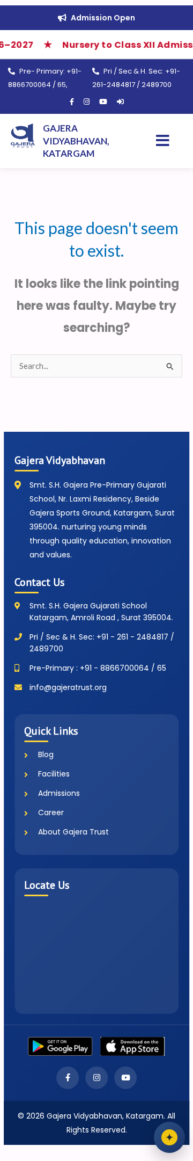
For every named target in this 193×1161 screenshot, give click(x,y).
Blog (46, 754)
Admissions (59, 793)
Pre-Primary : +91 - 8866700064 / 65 (97, 668)
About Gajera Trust (73, 831)
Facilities (54, 773)
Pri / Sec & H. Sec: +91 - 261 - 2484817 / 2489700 (101, 643)
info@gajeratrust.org (68, 687)
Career (51, 812)
